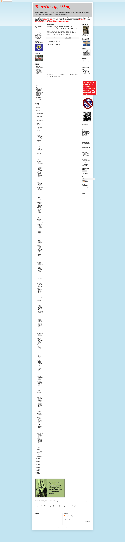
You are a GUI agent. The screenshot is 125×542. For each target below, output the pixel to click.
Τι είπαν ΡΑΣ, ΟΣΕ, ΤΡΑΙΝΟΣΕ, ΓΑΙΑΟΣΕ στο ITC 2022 (39, 410)
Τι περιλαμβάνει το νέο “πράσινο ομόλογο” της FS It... (39, 158)
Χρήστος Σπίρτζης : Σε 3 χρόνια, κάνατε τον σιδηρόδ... (39, 290)
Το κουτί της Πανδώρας (85, 162)
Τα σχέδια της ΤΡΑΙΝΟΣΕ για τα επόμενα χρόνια (39, 394)
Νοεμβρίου (39, 114)
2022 (37, 112)
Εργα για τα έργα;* (39, 141)
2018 (37, 463)
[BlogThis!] (66, 38)
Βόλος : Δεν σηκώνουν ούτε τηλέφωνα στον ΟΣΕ (39, 346)
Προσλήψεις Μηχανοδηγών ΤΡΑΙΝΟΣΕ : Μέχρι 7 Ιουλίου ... (40, 132)
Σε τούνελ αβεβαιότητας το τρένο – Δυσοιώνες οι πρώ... (40, 137)
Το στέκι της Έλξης (68, 515)
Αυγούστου (39, 120)
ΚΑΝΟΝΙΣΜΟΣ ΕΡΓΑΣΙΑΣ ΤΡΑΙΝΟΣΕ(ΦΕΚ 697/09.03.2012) (86, 64)
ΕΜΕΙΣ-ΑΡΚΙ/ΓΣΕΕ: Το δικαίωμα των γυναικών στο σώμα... (39, 174)
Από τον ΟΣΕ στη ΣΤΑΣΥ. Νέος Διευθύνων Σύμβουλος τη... (39, 420)
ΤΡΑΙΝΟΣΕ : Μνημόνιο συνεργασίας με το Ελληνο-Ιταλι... (40, 242)
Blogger (65, 527)
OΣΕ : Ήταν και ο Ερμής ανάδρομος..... (40, 189)
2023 (37, 110)
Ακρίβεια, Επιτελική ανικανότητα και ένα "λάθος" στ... (39, 389)
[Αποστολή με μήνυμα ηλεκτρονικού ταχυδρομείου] (65, 38)
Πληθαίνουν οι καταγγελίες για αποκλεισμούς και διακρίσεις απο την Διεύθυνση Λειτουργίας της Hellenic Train (39, 72)
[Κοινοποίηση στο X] (68, 38)
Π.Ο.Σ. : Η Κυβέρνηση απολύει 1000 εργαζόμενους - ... (40, 311)
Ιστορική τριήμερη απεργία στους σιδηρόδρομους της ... (40, 248)
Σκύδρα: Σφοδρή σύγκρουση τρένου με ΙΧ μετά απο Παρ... (40, 435)
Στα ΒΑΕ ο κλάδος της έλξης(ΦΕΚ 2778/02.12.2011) (86, 72)
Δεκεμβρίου (39, 113)
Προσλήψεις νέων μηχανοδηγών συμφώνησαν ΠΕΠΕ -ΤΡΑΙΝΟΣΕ (40, 163)
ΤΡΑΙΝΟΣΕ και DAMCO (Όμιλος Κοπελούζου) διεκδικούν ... (39, 145)
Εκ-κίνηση (85, 165)
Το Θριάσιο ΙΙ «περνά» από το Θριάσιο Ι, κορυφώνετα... (40, 274)
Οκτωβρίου (39, 116)
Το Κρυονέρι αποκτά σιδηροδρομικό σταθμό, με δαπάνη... (40, 302)
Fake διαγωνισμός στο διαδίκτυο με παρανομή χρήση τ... (40, 352)
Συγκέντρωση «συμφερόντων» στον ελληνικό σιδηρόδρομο (40, 378)
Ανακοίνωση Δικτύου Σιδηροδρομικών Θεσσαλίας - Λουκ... (40, 221)
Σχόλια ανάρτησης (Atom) (55, 76)
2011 (37, 473)
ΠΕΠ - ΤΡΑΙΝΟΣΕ (86, 151)
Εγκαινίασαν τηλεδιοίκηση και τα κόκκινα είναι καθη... (40, 415)
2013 (37, 470)
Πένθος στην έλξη (39, 154)
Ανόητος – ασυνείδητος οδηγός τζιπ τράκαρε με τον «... (39, 324)
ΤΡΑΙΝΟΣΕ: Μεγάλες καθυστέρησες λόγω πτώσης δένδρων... (39, 210)
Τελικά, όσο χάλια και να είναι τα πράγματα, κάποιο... (39, 446)
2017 (37, 464)
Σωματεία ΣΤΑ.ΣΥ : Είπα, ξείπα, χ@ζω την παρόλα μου (39, 330)
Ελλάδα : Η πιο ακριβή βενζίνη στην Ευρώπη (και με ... (39, 280)
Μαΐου (38, 449)
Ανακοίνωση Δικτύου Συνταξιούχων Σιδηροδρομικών (40, 264)
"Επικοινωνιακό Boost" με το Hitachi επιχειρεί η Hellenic (39, 99)
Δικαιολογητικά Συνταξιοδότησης (86, 68)
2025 (37, 107)
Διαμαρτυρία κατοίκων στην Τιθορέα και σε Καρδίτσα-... (39, 269)
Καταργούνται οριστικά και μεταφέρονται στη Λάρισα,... (39, 226)
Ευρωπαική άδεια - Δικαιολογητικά (86, 61)
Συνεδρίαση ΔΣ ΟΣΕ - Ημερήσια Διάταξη (39, 316)
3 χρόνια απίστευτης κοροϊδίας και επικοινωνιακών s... (39, 440)
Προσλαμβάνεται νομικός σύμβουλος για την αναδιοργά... (40, 335)
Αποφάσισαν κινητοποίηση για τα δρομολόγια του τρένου (40, 399)
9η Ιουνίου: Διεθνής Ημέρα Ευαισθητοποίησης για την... (40, 368)
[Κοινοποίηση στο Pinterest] (70, 38)
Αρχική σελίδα (62, 74)
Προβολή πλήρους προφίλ (68, 516)
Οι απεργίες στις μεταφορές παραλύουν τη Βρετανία (39, 373)
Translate (86, 181)
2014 (37, 469)
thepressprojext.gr (86, 160)
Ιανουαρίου (39, 456)
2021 (37, 458)
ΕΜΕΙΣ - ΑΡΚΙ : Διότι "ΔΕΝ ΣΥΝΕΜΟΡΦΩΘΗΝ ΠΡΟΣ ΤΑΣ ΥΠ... (39, 237)
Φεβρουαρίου (39, 454)
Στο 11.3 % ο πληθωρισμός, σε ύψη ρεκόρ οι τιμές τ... (40, 362)
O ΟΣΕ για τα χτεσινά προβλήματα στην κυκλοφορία (39, 199)
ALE (84, 193)
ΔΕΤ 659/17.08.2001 (86, 70)
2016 (37, 466)
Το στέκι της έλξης (52, 6)
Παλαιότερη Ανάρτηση (74, 74)
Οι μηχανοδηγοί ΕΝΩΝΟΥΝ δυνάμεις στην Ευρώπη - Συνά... (40, 216)
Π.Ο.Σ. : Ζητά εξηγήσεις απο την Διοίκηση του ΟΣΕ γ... (39, 357)
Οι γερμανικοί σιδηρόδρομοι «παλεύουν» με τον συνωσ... (40, 383)
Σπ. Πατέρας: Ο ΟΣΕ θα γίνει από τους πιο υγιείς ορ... (39, 430)
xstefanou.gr (85, 164)
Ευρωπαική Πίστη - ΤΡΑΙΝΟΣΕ (86, 75)
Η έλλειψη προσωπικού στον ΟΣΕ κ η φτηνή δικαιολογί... (39, 150)
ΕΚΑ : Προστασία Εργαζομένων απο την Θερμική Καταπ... (39, 231)
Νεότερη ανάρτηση (50, 74)
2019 (37, 461)
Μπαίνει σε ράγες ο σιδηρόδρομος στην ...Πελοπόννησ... (40, 341)
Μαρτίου (38, 452)
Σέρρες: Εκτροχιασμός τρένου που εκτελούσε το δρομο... (39, 184)
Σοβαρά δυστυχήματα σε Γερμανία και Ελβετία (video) (39, 404)
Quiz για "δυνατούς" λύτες (39, 77)
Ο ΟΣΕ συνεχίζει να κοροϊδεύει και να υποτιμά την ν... (40, 169)
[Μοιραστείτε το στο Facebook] (69, 38)
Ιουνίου (38, 123)
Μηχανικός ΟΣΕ (86, 155)
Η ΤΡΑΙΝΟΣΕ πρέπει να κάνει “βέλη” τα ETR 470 (39, 307)
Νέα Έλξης (85, 159)
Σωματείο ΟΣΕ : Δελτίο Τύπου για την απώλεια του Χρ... (39, 194)
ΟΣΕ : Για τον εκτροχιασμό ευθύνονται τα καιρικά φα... (40, 179)
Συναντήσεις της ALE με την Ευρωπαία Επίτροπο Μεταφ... (39, 253)
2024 (37, 109)
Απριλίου (38, 451)
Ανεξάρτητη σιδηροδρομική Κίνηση (86, 153)
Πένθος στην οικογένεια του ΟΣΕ (39, 67)
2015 (37, 467)
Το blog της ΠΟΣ (86, 149)
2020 (37, 460)
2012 (37, 472)
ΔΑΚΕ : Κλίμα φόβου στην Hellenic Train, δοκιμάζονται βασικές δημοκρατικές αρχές (38, 83)
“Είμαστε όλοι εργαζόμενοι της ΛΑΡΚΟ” (39, 320)
